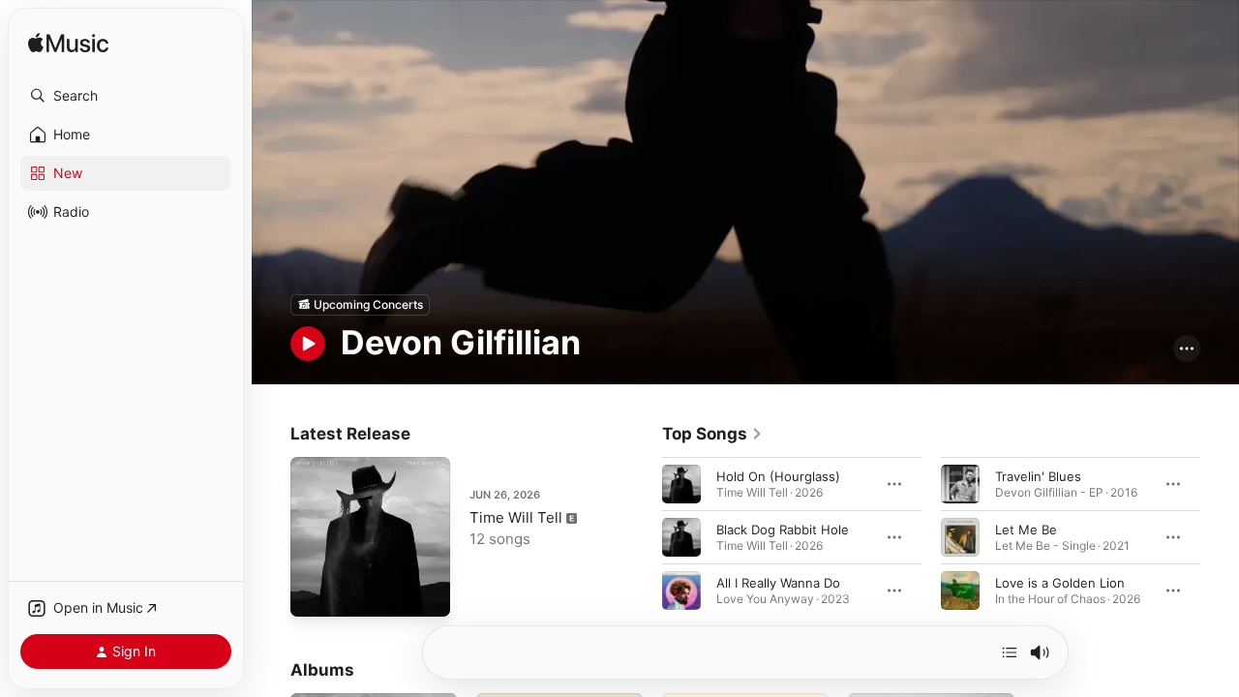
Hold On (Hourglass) (778, 475)
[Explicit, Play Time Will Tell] (314, 592)
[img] (68, 44)
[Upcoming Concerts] (360, 305)
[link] (712, 433)
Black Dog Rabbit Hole (782, 528)
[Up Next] (1009, 652)
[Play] (307, 343)
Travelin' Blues (1038, 475)
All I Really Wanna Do (778, 582)
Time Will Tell (515, 517)
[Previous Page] (642, 536)
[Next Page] (1219, 536)
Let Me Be (1026, 528)
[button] (125, 95)
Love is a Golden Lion (1060, 582)
